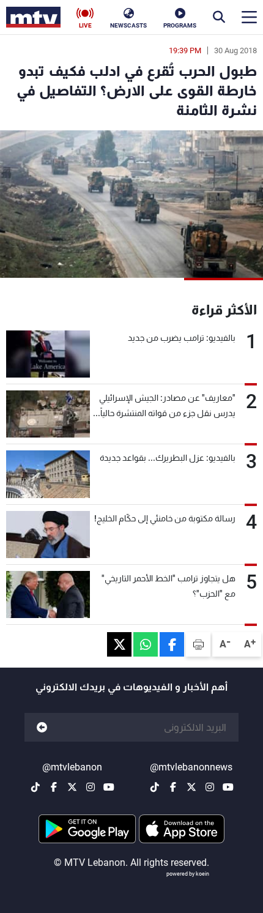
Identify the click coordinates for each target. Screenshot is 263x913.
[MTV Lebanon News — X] (191, 787)
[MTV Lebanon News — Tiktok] (155, 787)
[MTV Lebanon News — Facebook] (173, 787)
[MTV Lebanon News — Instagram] (210, 787)
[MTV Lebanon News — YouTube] (228, 787)
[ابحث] (219, 17)
